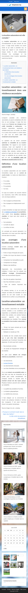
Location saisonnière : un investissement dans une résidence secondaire (12, 68)
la (10, 212)
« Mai (5, 548)
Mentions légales (15, 589)
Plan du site (23, 589)
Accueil (10, 1)
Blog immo (16, 1)
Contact (9, 589)
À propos (4, 589)
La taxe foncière (8, 363)
